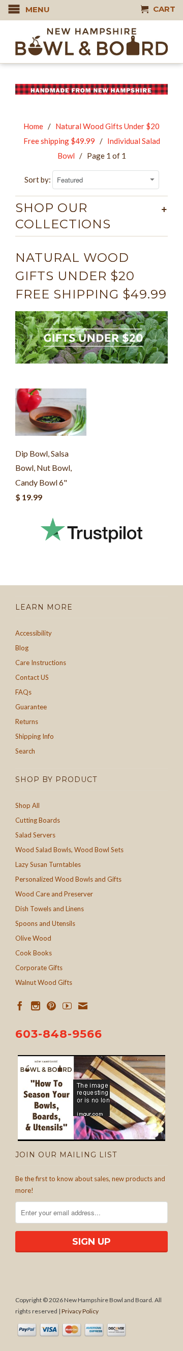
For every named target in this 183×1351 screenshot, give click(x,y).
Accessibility (33, 633)
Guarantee (31, 707)
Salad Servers (35, 835)
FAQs (23, 692)
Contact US (32, 677)
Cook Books (33, 953)
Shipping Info (34, 736)
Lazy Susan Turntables (48, 864)
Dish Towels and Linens (49, 909)
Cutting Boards (37, 820)
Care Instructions (40, 662)
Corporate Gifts (39, 968)
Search (25, 751)
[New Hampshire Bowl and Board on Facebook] (19, 1005)
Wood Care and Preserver (54, 894)
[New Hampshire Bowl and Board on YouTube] (67, 1005)
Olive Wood (33, 938)
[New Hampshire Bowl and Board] (91, 41)
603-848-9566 (58, 1034)
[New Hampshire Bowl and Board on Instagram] (35, 1005)
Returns (26, 721)
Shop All (27, 805)
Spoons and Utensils (45, 923)
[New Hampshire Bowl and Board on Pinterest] (51, 1005)
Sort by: (38, 179)
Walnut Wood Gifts (43, 982)
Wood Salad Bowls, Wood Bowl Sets (69, 850)
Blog (21, 648)
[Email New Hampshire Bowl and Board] (82, 1005)
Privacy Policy (80, 1311)
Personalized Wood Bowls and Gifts (68, 879)
